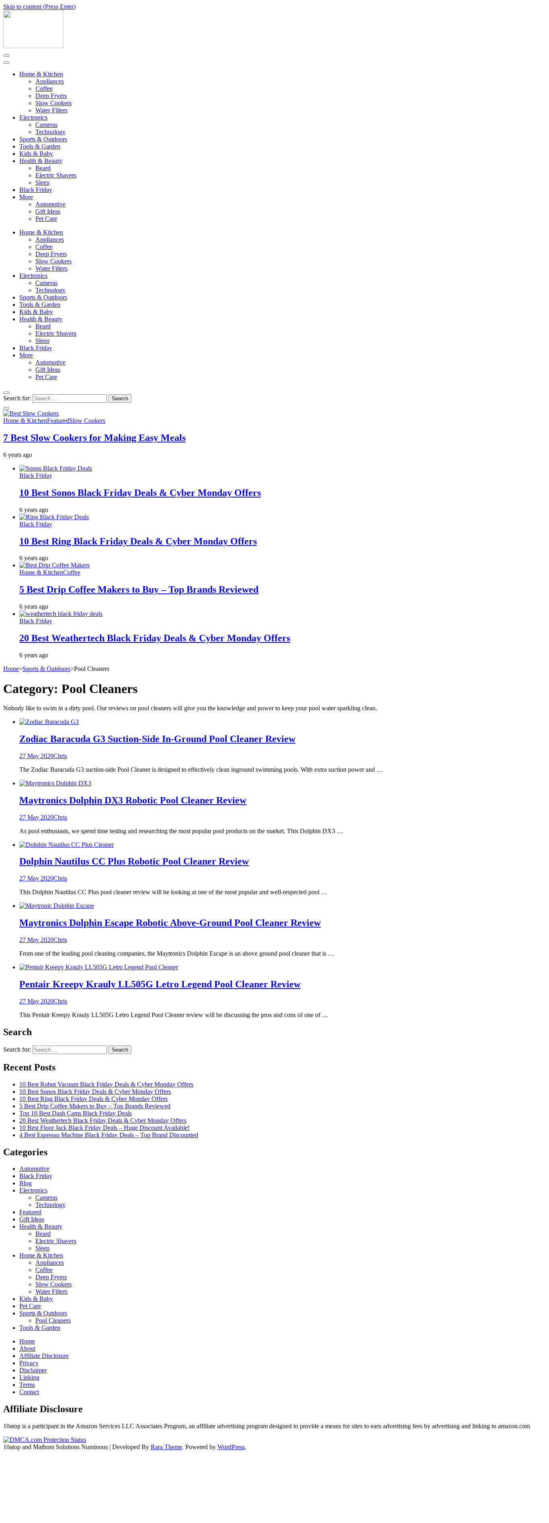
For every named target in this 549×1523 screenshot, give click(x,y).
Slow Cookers (53, 103)
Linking (29, 1377)
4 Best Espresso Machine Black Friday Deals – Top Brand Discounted (108, 1135)
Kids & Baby (36, 153)
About (27, 1348)
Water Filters (51, 110)
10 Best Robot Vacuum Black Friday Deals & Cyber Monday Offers (106, 1084)
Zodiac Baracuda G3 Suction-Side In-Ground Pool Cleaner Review (157, 739)
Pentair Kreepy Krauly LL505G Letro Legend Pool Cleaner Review (160, 984)
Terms (27, 1384)
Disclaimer (33, 1370)
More (26, 197)
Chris (60, 755)
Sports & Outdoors (43, 139)
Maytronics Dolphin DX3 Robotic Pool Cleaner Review (132, 800)
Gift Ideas (47, 211)
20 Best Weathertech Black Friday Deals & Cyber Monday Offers (154, 638)
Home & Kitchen (41, 74)
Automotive (50, 204)
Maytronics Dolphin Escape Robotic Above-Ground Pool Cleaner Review (170, 922)
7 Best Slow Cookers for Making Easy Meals (94, 437)
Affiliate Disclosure (44, 1355)
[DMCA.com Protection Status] (44, 1439)
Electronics (33, 117)
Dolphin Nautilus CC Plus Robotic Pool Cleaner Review (134, 861)
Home (27, 1341)
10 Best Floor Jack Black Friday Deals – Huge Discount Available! (104, 1127)
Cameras (46, 124)
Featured (58, 420)
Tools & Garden (39, 146)
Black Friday (35, 189)
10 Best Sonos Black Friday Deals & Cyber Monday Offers (140, 492)
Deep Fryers (51, 95)
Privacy (29, 1363)
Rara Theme (166, 1446)
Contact (29, 1391)
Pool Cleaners (53, 1320)
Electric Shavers (55, 175)
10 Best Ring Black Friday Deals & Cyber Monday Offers (138, 541)
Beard (43, 168)
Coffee (44, 88)
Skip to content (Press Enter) (39, 6)
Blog (25, 1183)
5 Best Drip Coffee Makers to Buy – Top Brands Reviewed (138, 589)
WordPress (231, 1446)
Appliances (49, 81)
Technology (50, 131)
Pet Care (46, 218)
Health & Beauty (40, 160)
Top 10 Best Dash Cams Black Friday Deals (75, 1113)
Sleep (42, 182)
